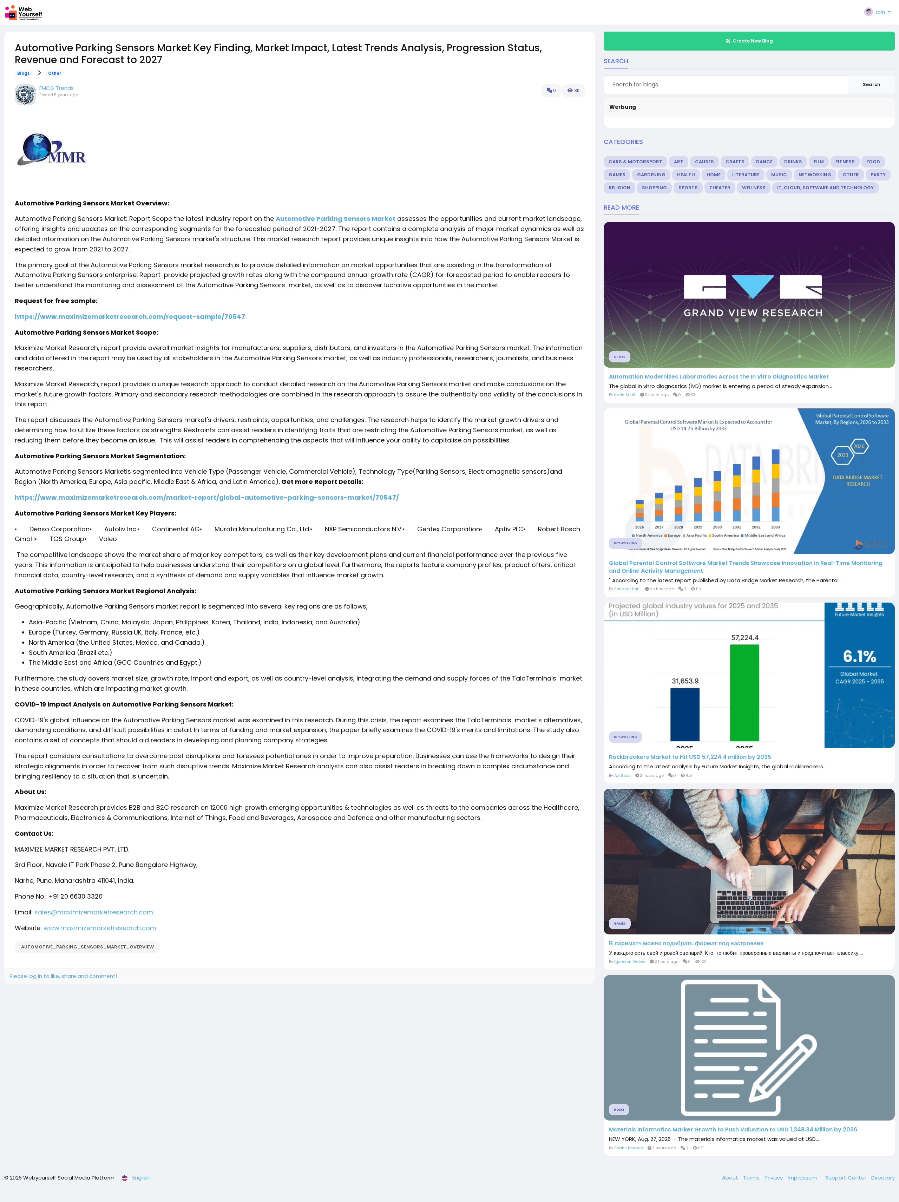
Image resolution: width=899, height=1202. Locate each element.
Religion (619, 187)
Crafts (735, 161)
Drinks (793, 161)
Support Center (846, 1177)
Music (779, 174)
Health (686, 174)
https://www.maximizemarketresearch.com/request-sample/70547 (130, 316)
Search (871, 84)
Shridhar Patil (627, 589)
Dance (764, 161)
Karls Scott (625, 395)
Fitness (845, 161)
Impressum (803, 1177)
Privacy (774, 1177)
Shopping (654, 187)
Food (873, 161)
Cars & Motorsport (635, 161)
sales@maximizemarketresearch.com (93, 912)
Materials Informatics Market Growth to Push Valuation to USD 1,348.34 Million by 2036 (733, 1130)
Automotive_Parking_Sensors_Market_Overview (87, 947)
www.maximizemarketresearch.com (100, 928)
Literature (746, 174)
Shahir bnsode (628, 1148)
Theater (719, 187)
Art (678, 161)
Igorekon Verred (629, 961)
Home (714, 174)
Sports (688, 187)
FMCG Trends (56, 88)
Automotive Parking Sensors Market (335, 218)
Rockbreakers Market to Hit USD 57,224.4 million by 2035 (690, 757)
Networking (815, 174)
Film (819, 161)
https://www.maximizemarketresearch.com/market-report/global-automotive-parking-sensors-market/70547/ (207, 497)
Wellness (754, 187)
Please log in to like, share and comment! (63, 976)
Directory (883, 1177)
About (731, 1177)
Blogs (23, 73)
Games (617, 174)
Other (54, 73)
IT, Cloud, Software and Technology (825, 187)
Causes (704, 161)
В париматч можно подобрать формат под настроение (686, 943)
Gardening (651, 174)
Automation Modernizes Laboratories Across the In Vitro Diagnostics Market (719, 377)
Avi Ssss (622, 775)
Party (878, 174)
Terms (752, 1177)
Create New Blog (753, 41)
